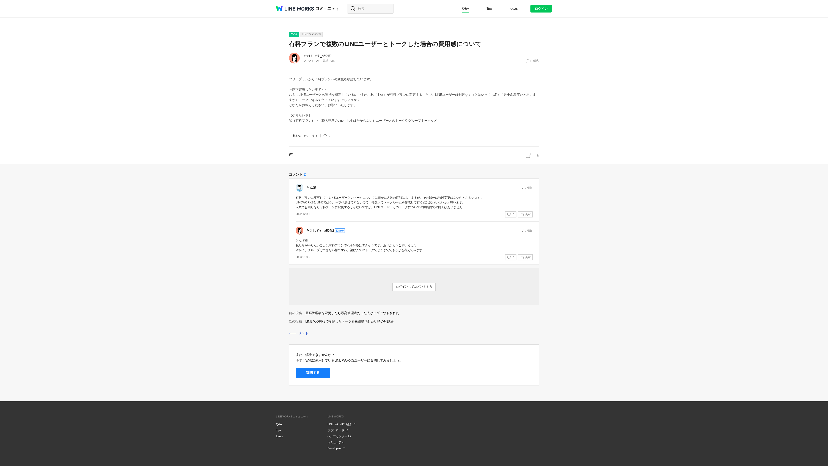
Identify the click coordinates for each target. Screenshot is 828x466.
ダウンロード (336, 430)
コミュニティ (327, 9)
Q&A (465, 8)
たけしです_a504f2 (317, 56)
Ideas (514, 8)
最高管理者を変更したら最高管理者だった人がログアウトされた (352, 313)
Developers (335, 448)
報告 (536, 61)
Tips (489, 8)
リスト (303, 333)
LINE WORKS (311, 34)
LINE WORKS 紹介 (340, 424)
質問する (313, 372)
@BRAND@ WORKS (295, 8)
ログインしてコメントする (414, 286)
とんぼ (311, 187)
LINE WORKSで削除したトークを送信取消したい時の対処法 (349, 321)
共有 (536, 155)
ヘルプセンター (337, 436)
